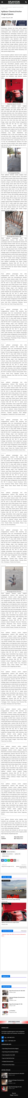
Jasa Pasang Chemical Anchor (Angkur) (11, 1048)
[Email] (14, 860)
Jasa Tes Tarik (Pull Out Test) (8, 1058)
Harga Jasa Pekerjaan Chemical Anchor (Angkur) (17, 998)
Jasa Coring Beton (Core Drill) (9, 1055)
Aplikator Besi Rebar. (11, 851)
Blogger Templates (14, 1095)
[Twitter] (5, 860)
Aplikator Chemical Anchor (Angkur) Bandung (11, 899)
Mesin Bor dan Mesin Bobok (8, 1064)
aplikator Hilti (17, 853)
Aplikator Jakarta (8, 7)
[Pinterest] (11, 860)
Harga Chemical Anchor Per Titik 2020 (17, 990)
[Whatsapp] (8, 860)
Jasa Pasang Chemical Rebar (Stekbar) (10, 1051)
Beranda (3, 7)
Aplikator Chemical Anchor (7, 853)
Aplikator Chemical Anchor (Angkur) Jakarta (10, 922)
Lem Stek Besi (12, 1010)
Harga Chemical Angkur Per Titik (15, 1004)
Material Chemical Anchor (8, 1061)
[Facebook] (2, 860)
